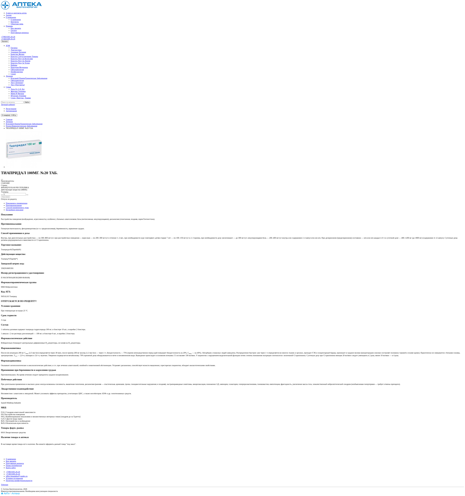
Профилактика (17, 72)
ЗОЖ (8, 46)
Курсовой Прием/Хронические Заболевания (29, 78)
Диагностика (16, 50)
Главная (9, 119)
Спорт (13, 74)
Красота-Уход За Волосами (22, 59)
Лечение (9, 76)
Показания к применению (16, 203)
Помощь (9, 26)
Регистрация (11, 109)
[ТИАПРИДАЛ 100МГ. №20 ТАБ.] (24, 167)
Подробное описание (14, 210)
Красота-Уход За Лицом (20, 61)
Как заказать (16, 28)
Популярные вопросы (20, 33)
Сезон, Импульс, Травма (21, 98)
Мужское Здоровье (18, 96)
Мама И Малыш (17, 94)
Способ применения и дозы (17, 208)
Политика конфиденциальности (19, 481)
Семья (8, 87)
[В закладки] (2, 179)
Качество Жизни (17, 54)
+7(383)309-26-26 (8, 39)
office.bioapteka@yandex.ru (16, 476)
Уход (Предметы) (18, 85)
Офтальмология (17, 70)
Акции (9, 15)
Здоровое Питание (18, 52)
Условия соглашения (14, 478)
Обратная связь (17, 24)
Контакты (15, 22)
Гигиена (14, 48)
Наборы (14, 65)
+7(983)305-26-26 (8, 37)
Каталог (5, 41)
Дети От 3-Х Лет (18, 89)
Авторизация (11, 111)
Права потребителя (14, 466)
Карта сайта (11, 468)
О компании (11, 17)
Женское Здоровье (18, 91)
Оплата (14, 30)
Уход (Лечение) (17, 83)
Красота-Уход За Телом (20, 63)
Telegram (4, 485)
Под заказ (5, 197)
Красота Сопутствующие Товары (24, 56)
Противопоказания (14, 205)
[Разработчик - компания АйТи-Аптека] (10, 494)
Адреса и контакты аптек (16, 13)
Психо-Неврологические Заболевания (21, 126)
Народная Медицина (19, 67)
